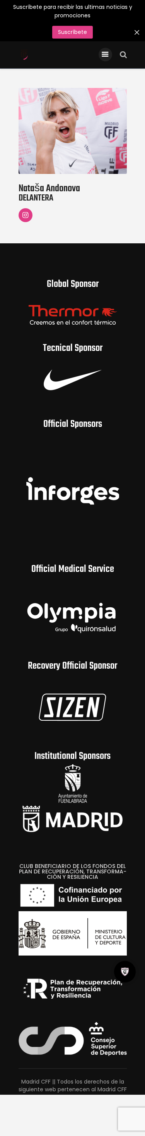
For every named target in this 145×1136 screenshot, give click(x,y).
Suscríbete (72, 32)
